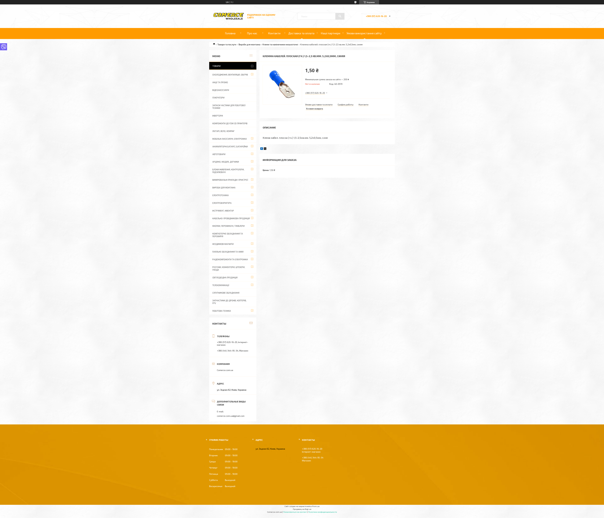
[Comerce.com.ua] (228, 19)
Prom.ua (315, 506)
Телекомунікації (220, 285)
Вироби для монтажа (249, 44)
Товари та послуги (226, 44)
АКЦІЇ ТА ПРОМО (220, 82)
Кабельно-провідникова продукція (231, 218)
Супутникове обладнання (225, 293)
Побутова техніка (221, 311)
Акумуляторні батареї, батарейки (230, 146)
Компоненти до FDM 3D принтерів (229, 123)
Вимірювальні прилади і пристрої (230, 180)
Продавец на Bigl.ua (302, 509)
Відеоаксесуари (220, 90)
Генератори (218, 97)
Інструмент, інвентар (223, 210)
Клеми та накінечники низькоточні (280, 44)
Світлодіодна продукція (225, 277)
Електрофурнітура (222, 203)
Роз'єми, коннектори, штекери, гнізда (228, 268)
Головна (230, 33)
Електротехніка (220, 195)
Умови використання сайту (364, 33)
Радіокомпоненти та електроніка (230, 259)
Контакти (274, 33)
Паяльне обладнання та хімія (227, 252)
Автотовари (218, 154)
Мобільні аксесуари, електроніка (229, 139)
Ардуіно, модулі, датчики (225, 162)
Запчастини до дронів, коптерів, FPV (229, 301)
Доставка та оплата (301, 33)
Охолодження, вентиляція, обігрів (230, 74)
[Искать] (339, 16)
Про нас (252, 33)
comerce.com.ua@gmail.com (230, 416)
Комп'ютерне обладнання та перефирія (227, 235)
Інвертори (217, 115)
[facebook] (261, 149)
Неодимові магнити (223, 244)
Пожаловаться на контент (295, 512)
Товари (216, 66)
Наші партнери (330, 33)
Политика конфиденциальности (322, 512)
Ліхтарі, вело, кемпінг (223, 131)
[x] (265, 149)
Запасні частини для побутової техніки (229, 106)
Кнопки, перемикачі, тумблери (228, 226)
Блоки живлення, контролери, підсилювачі (228, 170)
